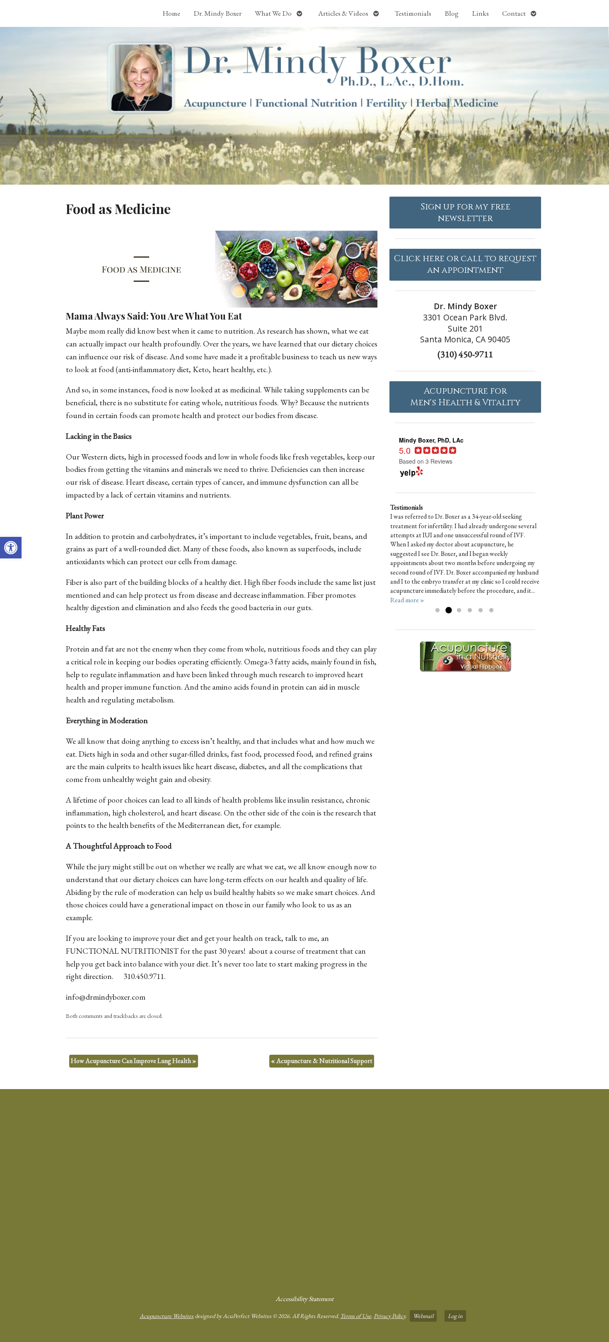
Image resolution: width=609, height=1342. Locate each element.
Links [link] (480, 13)
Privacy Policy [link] (389, 1316)
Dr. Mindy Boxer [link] (217, 13)
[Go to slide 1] (437, 610)
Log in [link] (455, 1316)
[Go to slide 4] (470, 610)
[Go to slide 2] (448, 610)
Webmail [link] (423, 1316)
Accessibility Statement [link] (305, 1298)
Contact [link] (514, 13)
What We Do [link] (273, 13)
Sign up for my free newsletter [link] (465, 212)
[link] (11, 547)
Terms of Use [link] (355, 1316)
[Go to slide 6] (491, 610)
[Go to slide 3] (459, 610)
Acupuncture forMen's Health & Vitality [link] (465, 397)
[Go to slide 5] (480, 610)
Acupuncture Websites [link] (166, 1316)
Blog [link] (452, 13)
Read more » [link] (407, 600)
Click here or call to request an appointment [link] (465, 264)
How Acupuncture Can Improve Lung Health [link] (133, 1060)
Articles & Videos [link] (343, 13)
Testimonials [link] (413, 13)
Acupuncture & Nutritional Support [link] (321, 1060)
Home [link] (171, 13)
